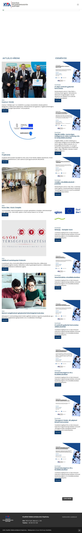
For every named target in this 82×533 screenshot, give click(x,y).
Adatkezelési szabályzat (69, 517)
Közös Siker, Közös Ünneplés (11, 207)
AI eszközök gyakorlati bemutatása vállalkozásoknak (66, 326)
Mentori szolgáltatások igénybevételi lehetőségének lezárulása (23, 313)
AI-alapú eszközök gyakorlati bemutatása (64, 87)
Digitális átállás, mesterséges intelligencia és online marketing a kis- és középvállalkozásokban (67, 136)
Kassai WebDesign (41, 530)
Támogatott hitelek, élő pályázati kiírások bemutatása (66, 421)
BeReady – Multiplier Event (64, 230)
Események (58, 85)
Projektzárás (6, 155)
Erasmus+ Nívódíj (8, 102)
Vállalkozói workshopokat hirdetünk (14, 260)
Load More (67, 498)
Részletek (5, 111)
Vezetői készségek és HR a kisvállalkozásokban (63, 373)
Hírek (3, 100)
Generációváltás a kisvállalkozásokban (67, 277)
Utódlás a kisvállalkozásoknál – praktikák (65, 183)
